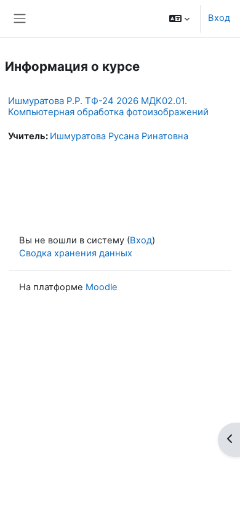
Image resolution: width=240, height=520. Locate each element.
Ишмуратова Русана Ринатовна (119, 136)
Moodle (102, 287)
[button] (179, 18)
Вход (219, 17)
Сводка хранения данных (75, 253)
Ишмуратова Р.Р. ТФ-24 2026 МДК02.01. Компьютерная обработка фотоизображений (108, 106)
